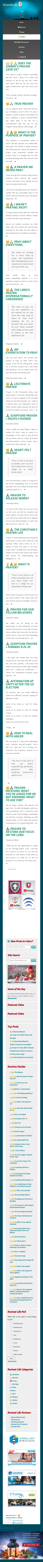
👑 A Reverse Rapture (17, 1032)
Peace (15, 1350)
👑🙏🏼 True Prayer (19, 103)
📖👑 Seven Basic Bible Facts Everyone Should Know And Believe (20, 1231)
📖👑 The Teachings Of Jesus (20, 1195)
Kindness (17, 1339)
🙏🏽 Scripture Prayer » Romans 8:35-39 (21, 645)
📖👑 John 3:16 (15, 1123)
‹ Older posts (12, 869)
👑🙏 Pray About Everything (18, 243)
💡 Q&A (21, 32)
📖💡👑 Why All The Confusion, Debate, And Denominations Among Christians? (21, 1292)
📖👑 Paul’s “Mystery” (18, 1252)
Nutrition (22, 47)
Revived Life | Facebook (19, 1424)
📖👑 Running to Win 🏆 (19, 1119)
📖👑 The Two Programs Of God (21, 1212)
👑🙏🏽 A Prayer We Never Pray (19, 169)
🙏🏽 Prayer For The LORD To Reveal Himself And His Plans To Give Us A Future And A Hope (22, 1051)
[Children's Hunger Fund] (21, 1478)
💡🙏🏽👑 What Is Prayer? (18, 566)
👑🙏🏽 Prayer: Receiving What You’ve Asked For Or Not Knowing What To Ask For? (21, 794)
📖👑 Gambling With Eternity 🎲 (21, 1180)
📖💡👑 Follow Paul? (17, 1241)
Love (15, 1343)
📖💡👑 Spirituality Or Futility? (21, 1136)
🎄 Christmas (14, 1375)
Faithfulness (18, 1323)
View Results (12, 1361)
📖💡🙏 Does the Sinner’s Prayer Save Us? (18, 66)
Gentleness (17, 1327)
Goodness (17, 1331)
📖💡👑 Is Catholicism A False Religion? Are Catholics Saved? (20, 1185)
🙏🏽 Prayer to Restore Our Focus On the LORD (20, 832)
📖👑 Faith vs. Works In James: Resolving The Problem (20, 1246)
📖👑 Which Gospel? (17, 1131)
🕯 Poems (13, 1391)
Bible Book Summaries (21, 42)
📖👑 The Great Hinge (17, 1256)
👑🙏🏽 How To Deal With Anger (19, 735)
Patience (16, 1347)
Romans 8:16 (12, 998)
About (22, 52)
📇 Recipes (14, 1397)
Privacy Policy (11, 1518)
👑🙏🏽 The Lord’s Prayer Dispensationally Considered (19, 294)
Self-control (17, 1354)
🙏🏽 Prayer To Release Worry (17, 497)
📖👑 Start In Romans (17, 1237)
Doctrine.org (15, 1420)
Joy (14, 1335)
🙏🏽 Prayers (13, 1403)
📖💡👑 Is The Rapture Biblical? (21, 1093)
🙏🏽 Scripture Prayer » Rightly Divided (21, 417)
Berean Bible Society (18, 1417)
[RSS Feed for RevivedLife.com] (19, 1515)
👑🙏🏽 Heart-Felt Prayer (18, 452)
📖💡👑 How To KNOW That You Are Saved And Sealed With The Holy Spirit (21, 1300)
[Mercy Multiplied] (21, 1499)
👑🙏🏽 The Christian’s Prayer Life (21, 531)
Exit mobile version (6, 1528)
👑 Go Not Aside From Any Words (21, 1057)
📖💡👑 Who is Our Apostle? (20, 1190)
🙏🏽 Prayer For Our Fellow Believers (20, 611)
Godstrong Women (17, 1422)
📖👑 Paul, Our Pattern (18, 1114)
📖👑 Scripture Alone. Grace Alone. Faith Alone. (20, 1145)
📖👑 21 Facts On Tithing (18, 1098)
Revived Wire (15, 1427)
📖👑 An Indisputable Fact (19, 1140)
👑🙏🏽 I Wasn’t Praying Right (16, 206)
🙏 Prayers (21, 37)
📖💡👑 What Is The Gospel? (20, 1266)
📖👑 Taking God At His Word (20, 1127)
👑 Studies (13, 1400)
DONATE (23, 57)
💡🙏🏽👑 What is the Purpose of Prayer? (21, 134)
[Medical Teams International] (21, 1457)
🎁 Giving (13, 1381)
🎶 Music (13, 1387)
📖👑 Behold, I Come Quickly (20, 1089)
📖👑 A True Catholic (17, 1150)
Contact (19, 1518)
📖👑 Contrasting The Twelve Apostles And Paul (20, 1175)
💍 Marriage (14, 1384)
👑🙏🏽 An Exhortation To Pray (21, 351)
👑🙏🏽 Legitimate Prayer (18, 385)
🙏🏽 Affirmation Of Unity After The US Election (20, 684)
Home (21, 22)
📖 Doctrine (21, 27)
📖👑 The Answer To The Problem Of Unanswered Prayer (22, 1206)
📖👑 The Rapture (16, 1072)
